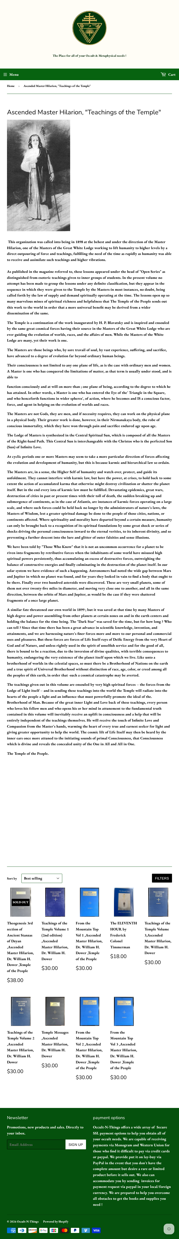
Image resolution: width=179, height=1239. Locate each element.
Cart (171, 74)
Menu (14, 74)
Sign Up (76, 1145)
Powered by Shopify (55, 1221)
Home (10, 86)
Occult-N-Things (28, 1221)
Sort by (12, 878)
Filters (162, 878)
